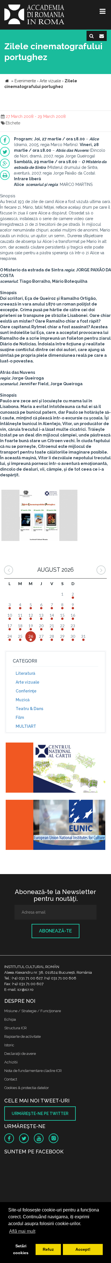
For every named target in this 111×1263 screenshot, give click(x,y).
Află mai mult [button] (22, 1231)
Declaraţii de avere (20, 1053)
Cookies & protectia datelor (26, 1088)
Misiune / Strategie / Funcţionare (32, 1011)
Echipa (10, 1019)
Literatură (25, 673)
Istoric (9, 1045)
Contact (10, 1079)
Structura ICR (15, 1028)
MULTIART (26, 726)
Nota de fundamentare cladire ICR (33, 1071)
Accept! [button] (83, 1249)
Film (20, 717)
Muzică (23, 700)
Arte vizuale (27, 682)
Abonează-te (55, 931)
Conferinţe (26, 691)
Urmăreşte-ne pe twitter (40, 1113)
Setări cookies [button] (20, 1249)
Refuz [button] (48, 1249)
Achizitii (11, 1062)
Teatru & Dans (29, 708)
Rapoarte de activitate (22, 1036)
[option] (39, 516)
